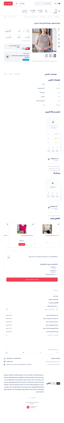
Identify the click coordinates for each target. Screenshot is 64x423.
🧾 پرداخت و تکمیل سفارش (24, 11)
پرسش (10, 16)
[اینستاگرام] (40, 352)
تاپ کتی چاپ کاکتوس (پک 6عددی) (27, 235)
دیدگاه (5, 16)
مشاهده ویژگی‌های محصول (26, 41)
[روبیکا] (23, 352)
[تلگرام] (57, 352)
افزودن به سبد (22, 244)
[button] (57, 309)
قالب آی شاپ (32, 407)
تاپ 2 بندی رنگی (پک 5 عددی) (52, 315)
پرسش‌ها (5, 74)
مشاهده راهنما (25, 59)
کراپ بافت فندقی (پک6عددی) (52, 332)
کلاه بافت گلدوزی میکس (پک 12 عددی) (50, 328)
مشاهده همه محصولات (40, 11)
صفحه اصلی (46, 11)
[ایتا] (6, 352)
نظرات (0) (10, 74)
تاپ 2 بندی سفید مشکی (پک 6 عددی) (51, 235)
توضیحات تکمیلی (17, 74)
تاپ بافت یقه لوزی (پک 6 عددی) (52, 325)
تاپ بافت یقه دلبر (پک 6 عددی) (52, 322)
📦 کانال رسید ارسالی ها (32, 11)
